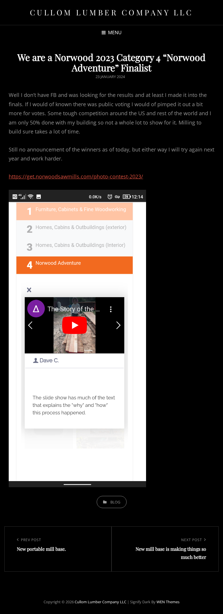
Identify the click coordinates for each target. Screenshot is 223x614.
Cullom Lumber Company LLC (111, 12)
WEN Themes (168, 601)
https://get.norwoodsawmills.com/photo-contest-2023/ (76, 176)
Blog (115, 502)
